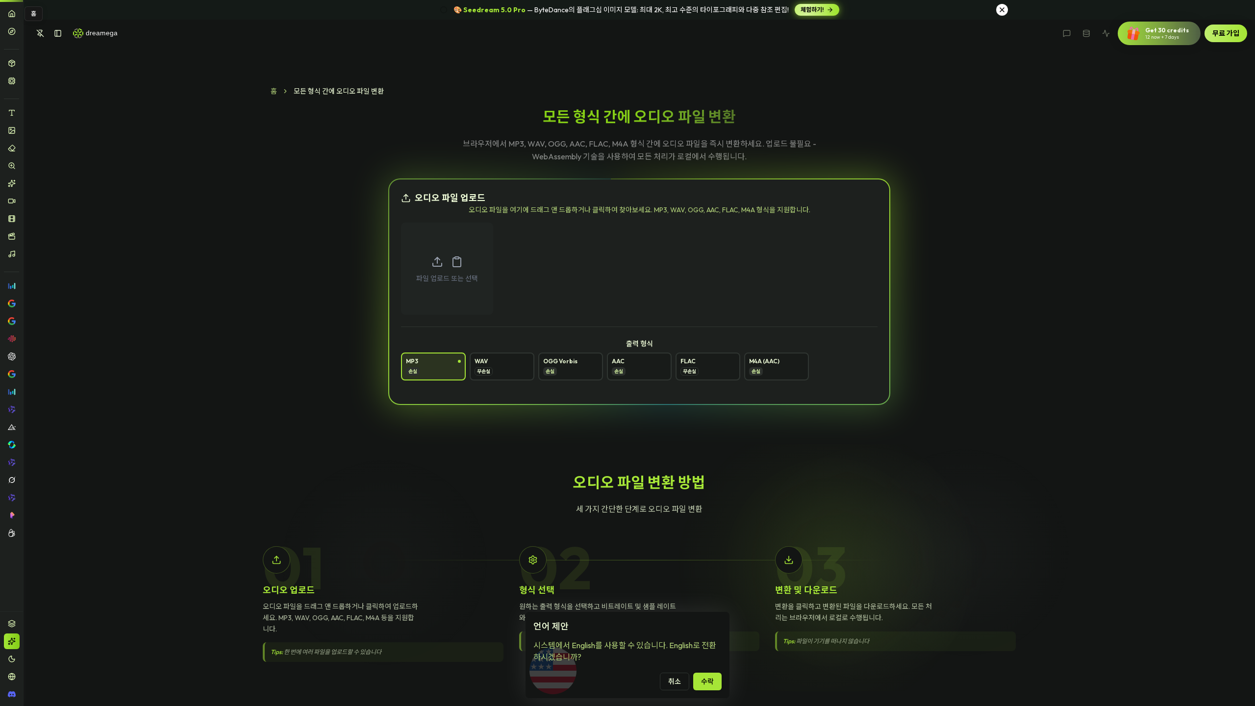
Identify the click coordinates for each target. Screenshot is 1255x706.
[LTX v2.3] (12, 533)
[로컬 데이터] (1086, 33)
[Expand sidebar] (58, 33)
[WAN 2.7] (12, 462)
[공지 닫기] (1002, 10)
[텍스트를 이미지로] (12, 113)
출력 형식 (639, 343)
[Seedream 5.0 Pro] (12, 392)
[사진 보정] (12, 183)
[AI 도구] (12, 63)
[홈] (12, 14)
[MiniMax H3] (12, 339)
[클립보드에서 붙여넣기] (457, 262)
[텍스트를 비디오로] (12, 201)
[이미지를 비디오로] (12, 219)
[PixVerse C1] (12, 515)
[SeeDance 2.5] (12, 286)
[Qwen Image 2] (12, 409)
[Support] (1067, 33)
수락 (707, 681)
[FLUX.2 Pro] (12, 427)
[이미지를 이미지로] (12, 130)
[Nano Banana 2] (12, 321)
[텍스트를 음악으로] (12, 254)
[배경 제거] (12, 148)
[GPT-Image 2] (12, 356)
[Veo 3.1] (12, 374)
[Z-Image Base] (12, 497)
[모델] (12, 81)
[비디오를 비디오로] (12, 236)
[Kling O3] (12, 445)
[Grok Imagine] (12, 480)
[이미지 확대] (12, 166)
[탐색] (12, 31)
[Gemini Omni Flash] (12, 303)
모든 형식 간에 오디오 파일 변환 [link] (339, 91)
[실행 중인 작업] (1106, 33)
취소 (674, 681)
